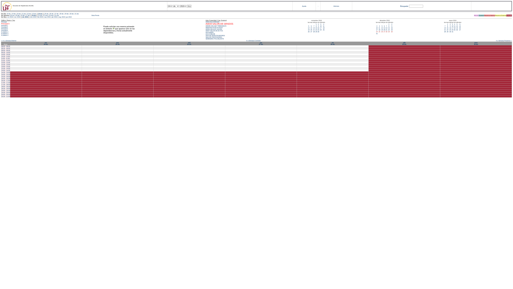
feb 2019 (40, 17)
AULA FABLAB (210, 34)
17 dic (28, 15)
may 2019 (62, 17)
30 (318, 32)
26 (309, 32)
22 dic (29, 14)
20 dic (19, 14)
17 (321, 28)
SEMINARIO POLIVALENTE (215, 39)
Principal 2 (4, 27)
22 (316, 30)
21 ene (57, 15)
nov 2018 (17, 17)
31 (377, 33)
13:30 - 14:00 (5, 68)
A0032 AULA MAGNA (212, 22)
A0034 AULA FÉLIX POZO (214, 27)
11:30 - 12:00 (5, 60)
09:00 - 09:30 (5, 50)
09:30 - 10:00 (5, 52)
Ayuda (304, 6)
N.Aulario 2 (4, 32)
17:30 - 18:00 (5, 84)
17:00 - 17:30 (5, 82)
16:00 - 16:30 (5, 78)
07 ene (45, 15)
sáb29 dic (404, 43)
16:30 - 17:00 (5, 80)
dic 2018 (25, 17)
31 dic (77, 14)
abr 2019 (54, 17)
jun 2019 (69, 17)
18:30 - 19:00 (5, 88)
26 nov (12, 15)
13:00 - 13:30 (5, 66)
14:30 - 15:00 (5, 72)
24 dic (40, 14)
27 (311, 32)
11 (323, 26)
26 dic (51, 14)
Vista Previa (79, 15)
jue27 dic (261, 43)
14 (314, 28)
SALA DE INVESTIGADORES (215, 35)
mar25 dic (118, 43)
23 (318, 30)
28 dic (62, 14)
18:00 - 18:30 (5, 86)
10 (321, 26)
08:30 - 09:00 (5, 48)
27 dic (57, 14)
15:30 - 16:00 (5, 76)
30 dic (72, 14)
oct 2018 (10, 17)
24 (321, 30)
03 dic (18, 15)
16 (318, 28)
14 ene (51, 15)
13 (311, 28)
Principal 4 (4, 30)
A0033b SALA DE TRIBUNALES (216, 26)
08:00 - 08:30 (5, 46)
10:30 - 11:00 (5, 56)
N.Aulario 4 (4, 35)
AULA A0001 (210, 32)
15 (316, 28)
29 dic (67, 14)
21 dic (24, 14)
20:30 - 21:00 (5, 96)
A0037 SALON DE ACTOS (214, 31)
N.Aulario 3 (4, 33)
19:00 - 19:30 (5, 90)
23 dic (34, 14)
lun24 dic (46, 43)
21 (314, 30)
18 (323, 28)
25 (323, 30)
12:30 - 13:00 (5, 64)
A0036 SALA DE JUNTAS (214, 29)
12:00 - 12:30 (5, 62)
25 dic (46, 14)
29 (316, 32)
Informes (336, 6)
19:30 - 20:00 (5, 92)
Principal (4, 22)
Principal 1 (4, 25)
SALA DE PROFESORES (214, 37)
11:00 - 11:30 (5, 58)
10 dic (23, 15)
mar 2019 (47, 17)
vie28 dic (333, 43)
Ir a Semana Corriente (253, 40)
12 (309, 28)
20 (311, 30)
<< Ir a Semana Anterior (8, 40)
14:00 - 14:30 (5, 70)
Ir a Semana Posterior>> (504, 40)
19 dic (14, 14)
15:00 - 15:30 (5, 74)
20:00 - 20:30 (5, 94)
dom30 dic (476, 43)
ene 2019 (33, 17)
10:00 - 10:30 (5, 54)
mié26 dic (189, 43)
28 (314, 32)
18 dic (9, 14)
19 (309, 30)
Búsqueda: (404, 6)
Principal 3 (4, 29)
